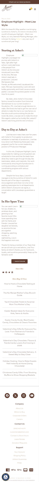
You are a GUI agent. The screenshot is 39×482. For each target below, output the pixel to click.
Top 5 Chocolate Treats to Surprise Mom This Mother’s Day (19, 303)
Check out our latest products (19, 2)
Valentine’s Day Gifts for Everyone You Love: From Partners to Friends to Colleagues (19, 331)
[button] (3, 272)
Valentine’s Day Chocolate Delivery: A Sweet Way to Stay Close (19, 353)
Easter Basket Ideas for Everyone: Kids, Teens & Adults (19, 312)
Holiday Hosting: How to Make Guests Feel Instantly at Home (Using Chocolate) (19, 363)
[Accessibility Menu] (5, 476)
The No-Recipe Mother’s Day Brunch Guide (19, 294)
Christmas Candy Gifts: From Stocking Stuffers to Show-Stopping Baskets (19, 373)
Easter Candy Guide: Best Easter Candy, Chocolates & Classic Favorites (19, 321)
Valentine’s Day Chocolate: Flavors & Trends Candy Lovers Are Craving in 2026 (19, 343)
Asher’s (19, 39)
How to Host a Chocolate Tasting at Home (19, 284)
